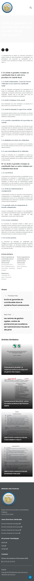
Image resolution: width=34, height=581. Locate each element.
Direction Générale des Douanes (11, 527)
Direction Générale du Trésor (10, 533)
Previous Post (13, 296)
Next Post (7, 314)
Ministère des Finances (8, 574)
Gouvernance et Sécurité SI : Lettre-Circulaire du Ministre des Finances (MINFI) (16, 403)
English (3, 570)
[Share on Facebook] (2, 49)
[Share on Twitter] (6, 49)
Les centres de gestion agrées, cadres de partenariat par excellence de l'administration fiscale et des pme (16, 324)
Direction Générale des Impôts (10, 530)
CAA (2, 546)
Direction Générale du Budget (10, 523)
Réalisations (5, 273)
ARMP (3, 542)
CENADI (3, 549)
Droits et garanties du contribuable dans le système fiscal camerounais (16, 302)
